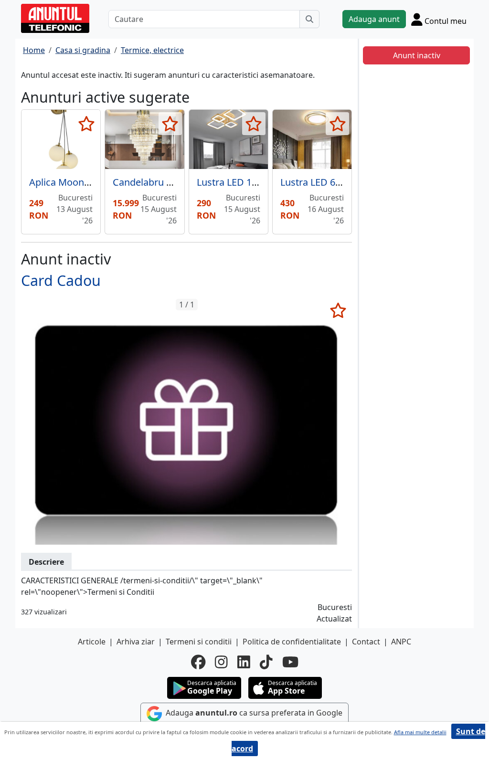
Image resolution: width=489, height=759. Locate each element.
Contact (366, 641)
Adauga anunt (374, 19)
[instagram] (221, 662)
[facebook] (198, 662)
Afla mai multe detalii (420, 732)
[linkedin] (243, 662)
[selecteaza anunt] (86, 123)
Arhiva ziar (136, 641)
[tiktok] (266, 662)
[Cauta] (309, 19)
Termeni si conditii (199, 641)
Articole (92, 641)
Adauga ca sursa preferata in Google (253, 712)
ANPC (401, 641)
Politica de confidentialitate (292, 641)
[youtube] (290, 662)
